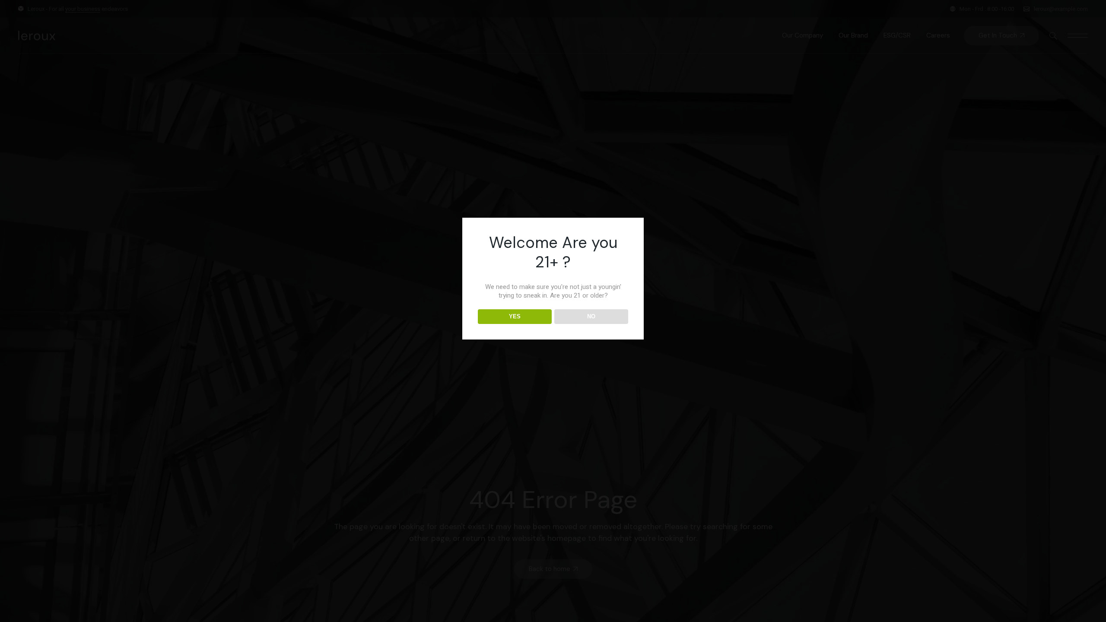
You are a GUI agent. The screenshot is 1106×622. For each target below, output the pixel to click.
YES (515, 316)
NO (591, 316)
